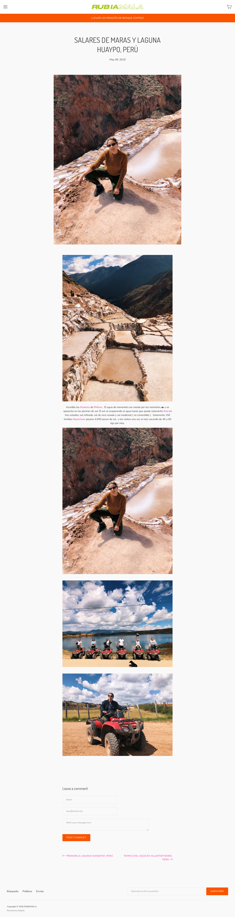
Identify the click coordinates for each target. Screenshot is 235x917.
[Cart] (229, 6)
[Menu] (5, 6)
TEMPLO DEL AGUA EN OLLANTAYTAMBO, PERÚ (148, 857)
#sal (166, 411)
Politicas (27, 891)
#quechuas (79, 419)
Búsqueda (12, 891)
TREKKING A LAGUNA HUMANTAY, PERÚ (89, 855)
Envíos (40, 891)
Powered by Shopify (16, 910)
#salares (85, 407)
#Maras (98, 407)
